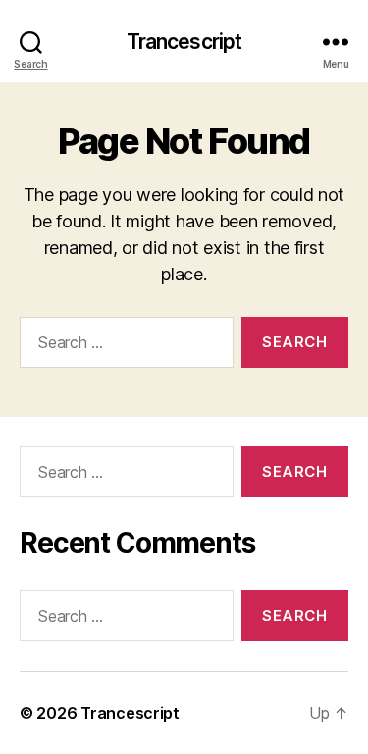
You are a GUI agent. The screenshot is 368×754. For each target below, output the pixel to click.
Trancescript (184, 41)
